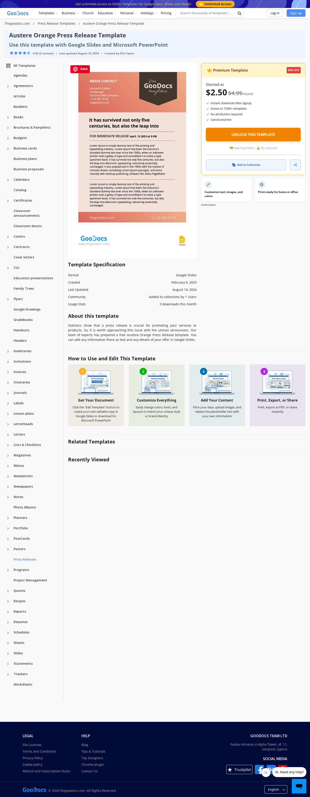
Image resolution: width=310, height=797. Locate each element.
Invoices (20, 372)
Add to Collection (248, 165)
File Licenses (32, 745)
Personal (126, 13)
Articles (19, 96)
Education (105, 13)
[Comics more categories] (8, 237)
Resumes (21, 622)
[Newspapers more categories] (8, 487)
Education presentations (33, 278)
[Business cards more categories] (8, 148)
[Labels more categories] (8, 403)
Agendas (20, 75)
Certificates (23, 200)
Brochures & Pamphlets (32, 127)
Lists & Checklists (27, 445)
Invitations (22, 361)
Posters (19, 549)
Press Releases (25, 559)
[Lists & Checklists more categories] (8, 445)
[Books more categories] (8, 117)
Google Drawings (27, 309)
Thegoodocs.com (18, 23)
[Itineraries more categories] (8, 382)
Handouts (21, 330)
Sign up (296, 13)
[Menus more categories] (8, 466)
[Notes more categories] (8, 497)
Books (18, 117)
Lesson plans (24, 413)
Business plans (25, 159)
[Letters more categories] (8, 434)
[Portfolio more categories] (8, 528)
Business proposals (29, 169)
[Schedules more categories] (8, 632)
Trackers (20, 674)
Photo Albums (25, 507)
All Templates (24, 65)
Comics (19, 236)
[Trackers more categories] (8, 674)
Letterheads (23, 424)
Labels (19, 403)
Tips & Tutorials (93, 751)
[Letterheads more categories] (8, 424)
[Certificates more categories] (8, 200)
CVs (16, 267)
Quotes (19, 590)
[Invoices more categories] (8, 372)
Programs (21, 570)
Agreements (23, 86)
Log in (275, 13)
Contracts (22, 247)
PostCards (22, 538)
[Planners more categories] (8, 518)
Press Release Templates (57, 23)
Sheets (19, 642)
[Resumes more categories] (8, 622)
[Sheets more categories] (8, 643)
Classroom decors (28, 226)
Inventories (22, 351)
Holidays (147, 13)
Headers (20, 340)
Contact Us (89, 771)
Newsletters (23, 476)
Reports (20, 611)
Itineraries (22, 382)
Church (88, 13)
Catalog (20, 190)
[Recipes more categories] (8, 601)
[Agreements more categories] (8, 86)
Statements (23, 663)
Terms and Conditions (39, 751)
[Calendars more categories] (8, 180)
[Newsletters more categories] (8, 476)
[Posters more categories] (8, 549)
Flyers (18, 299)
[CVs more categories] (8, 268)
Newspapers (23, 486)
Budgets (20, 138)
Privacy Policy (33, 758)
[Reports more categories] (8, 612)
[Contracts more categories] (8, 247)
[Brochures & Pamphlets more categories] (8, 128)
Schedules (21, 632)
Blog (84, 745)
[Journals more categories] (8, 393)
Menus (19, 465)
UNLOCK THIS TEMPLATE (253, 134)
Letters (19, 434)
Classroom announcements (26, 213)
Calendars (22, 179)
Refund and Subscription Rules (46, 771)
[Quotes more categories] (8, 591)
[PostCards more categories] (8, 539)
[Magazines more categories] (8, 455)
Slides (18, 653)
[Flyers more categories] (8, 299)
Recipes (19, 601)
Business (68, 13)
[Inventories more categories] (8, 351)
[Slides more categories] (8, 653)
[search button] (239, 13)
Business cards (25, 148)
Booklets (20, 106)
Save (83, 69)
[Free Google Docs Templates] (18, 13)
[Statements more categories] (8, 664)
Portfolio (21, 528)
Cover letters (24, 257)
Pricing (166, 13)
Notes (18, 497)
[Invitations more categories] (8, 362)
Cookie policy (32, 764)
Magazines (22, 455)
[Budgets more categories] (8, 138)
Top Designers (92, 758)
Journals (20, 392)
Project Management (30, 580)
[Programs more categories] (8, 570)
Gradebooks (23, 320)
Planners (20, 517)
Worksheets (23, 684)
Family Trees (24, 288)
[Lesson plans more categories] (8, 414)
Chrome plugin (92, 764)
